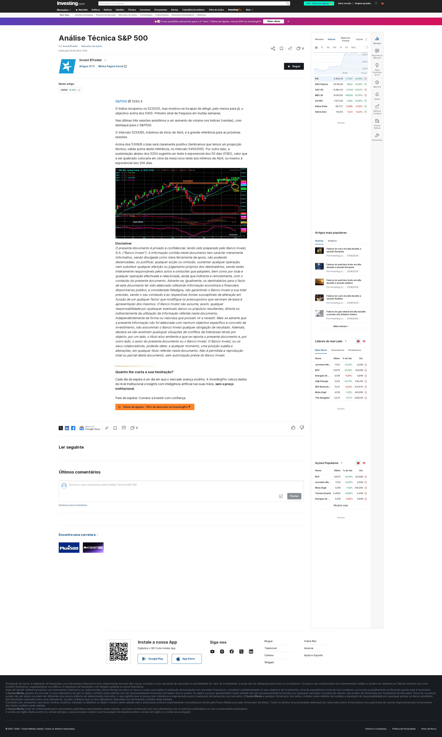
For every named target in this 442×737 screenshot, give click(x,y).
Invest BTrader (90, 60)
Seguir (296, 66)
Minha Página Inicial (110, 66)
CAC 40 (319, 89)
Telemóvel (271, 648)
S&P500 (121, 101)
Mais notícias (340, 326)
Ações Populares (326, 463)
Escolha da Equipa (84, 15)
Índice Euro (320, 112)
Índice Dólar (321, 106)
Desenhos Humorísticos (183, 15)
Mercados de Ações (128, 15)
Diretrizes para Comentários (73, 505)
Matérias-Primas (346, 39)
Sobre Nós (310, 641)
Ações (359, 39)
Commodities (146, 15)
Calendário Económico (193, 10)
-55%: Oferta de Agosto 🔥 (319, 3)
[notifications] (376, 3)
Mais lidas (65, 15)
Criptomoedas (162, 15)
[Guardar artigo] (281, 48)
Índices (331, 39)
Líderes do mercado (328, 341)
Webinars (201, 15)
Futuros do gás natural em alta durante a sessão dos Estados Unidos (346, 313)
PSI (316, 78)
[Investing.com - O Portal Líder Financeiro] (71, 3)
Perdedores (354, 350)
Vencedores (337, 350)
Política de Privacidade (404, 729)
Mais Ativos (321, 350)
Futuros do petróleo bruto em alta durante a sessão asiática (343, 281)
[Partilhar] (273, 48)
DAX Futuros (321, 84)
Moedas (319, 39)
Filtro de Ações (216, 10)
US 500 (319, 100)
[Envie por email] (124, 427)
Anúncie (308, 648)
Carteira (269, 655)
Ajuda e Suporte (313, 655)
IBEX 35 (319, 95)
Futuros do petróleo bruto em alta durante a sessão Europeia (343, 266)
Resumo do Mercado (106, 15)
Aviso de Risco (428, 729)
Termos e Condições (376, 729)
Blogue (269, 641)
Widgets (269, 662)
